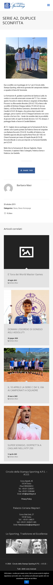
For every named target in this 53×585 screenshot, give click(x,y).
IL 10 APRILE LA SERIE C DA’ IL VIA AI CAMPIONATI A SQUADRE (26, 389)
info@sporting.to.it (29, 494)
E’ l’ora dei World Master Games (25, 274)
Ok (27, 582)
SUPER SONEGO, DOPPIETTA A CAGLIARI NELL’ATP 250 (24, 447)
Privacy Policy (26, 499)
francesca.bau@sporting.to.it (28, 525)
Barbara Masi (14, 283)
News (16, 208)
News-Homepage (24, 208)
